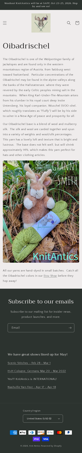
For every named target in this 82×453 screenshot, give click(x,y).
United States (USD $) (39, 418)
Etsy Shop (50, 275)
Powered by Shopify (51, 446)
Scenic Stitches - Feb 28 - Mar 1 (29, 363)
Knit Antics (34, 446)
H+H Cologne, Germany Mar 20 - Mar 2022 (37, 371)
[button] (5, 23)
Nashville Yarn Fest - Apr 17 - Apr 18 (32, 387)
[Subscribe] (70, 327)
